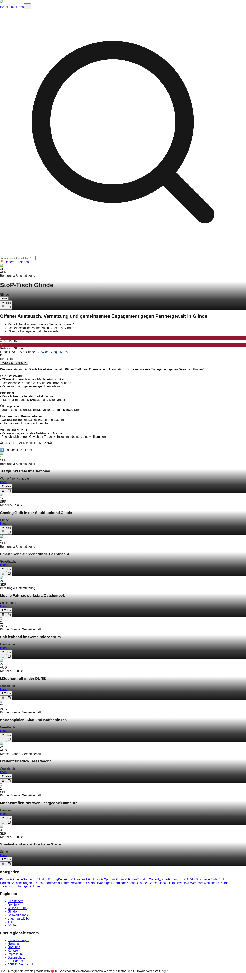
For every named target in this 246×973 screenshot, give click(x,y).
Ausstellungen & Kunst (27, 883)
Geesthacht (15, 901)
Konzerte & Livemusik (73, 879)
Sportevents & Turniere (59, 883)
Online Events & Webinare (185, 883)
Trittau (12, 922)
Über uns (14, 947)
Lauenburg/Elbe (19, 918)
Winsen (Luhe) (18, 908)
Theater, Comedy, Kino (152, 879)
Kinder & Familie (11, 879)
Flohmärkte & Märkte (182, 879)
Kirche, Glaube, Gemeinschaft (147, 883)
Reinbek (13, 904)
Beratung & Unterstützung (40, 879)
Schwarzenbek (18, 915)
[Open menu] (27, 6)
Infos (4, 298)
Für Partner (15, 961)
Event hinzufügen (12, 6)
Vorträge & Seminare (112, 883)
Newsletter (15, 943)
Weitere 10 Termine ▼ (14, 362)
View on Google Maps (52, 352)
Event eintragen (18, 940)
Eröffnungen (21, 886)
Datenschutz (16, 957)
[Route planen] (3, 307)
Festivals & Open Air (102, 879)
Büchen (13, 925)
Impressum (15, 954)
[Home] (13, 1)
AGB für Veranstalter (22, 964)
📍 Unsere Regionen (14, 261)
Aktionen (35, 886)
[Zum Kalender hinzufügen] (9, 307)
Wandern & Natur (86, 883)
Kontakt (13, 950)
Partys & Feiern (126, 879)
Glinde (12, 911)
